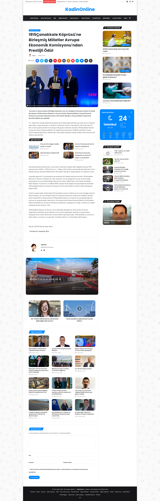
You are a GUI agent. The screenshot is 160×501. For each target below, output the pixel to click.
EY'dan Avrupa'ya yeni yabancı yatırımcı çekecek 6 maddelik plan (61, 392)
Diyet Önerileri (86, 18)
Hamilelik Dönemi (90, 494)
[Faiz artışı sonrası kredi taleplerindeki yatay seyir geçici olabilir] (85, 383)
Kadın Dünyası (34, 18)
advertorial (71, 494)
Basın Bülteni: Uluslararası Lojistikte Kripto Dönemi (37, 349)
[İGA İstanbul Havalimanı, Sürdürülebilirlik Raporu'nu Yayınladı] (108, 187)
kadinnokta (105, 489)
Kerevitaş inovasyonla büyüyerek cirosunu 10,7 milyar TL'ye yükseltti (83, 155)
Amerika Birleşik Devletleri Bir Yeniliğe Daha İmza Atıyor (121, 169)
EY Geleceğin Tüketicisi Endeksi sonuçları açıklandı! (84, 413)
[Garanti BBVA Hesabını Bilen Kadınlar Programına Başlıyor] (108, 178)
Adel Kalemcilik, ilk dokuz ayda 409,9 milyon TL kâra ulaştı (48, 279)
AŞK (55, 18)
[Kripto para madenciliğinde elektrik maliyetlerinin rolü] (39, 383)
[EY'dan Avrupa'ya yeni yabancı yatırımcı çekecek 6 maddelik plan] (62, 383)
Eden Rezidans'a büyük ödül (49, 153)
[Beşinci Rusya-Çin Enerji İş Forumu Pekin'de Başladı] (85, 341)
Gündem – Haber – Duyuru (38, 492)
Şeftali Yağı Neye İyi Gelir (114, 223)
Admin (34, 55)
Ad (30, 455)
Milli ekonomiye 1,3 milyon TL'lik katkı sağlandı (60, 369)
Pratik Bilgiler (63, 494)
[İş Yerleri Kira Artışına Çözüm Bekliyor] (62, 341)
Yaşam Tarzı (118, 492)
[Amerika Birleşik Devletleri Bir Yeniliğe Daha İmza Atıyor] (108, 169)
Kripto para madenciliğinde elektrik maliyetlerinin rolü (38, 391)
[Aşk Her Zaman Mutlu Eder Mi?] (108, 161)
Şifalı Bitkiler (106, 18)
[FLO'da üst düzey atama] (85, 361)
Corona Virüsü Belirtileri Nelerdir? (117, 101)
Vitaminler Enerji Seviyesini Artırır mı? (67, 1)
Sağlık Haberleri (63, 18)
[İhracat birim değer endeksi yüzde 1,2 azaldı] (34, 146)
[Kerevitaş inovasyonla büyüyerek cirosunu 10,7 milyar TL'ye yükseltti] (68, 155)
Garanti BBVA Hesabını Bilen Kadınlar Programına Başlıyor (122, 178)
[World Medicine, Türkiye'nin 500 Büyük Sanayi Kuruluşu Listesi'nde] (62, 405)
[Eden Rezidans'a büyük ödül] (34, 155)
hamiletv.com (97, 489)
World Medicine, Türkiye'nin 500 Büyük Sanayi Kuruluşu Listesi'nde (61, 414)
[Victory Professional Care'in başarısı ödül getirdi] (68, 146)
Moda (125, 18)
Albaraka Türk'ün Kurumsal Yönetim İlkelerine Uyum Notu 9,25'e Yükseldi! (38, 370)
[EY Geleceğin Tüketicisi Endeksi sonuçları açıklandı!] (85, 405)
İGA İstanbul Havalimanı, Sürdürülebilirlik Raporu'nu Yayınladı (122, 187)
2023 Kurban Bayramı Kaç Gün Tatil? (116, 50)
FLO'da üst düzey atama (83, 369)
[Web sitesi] (42, 250)
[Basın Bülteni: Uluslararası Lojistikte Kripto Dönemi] (39, 341)
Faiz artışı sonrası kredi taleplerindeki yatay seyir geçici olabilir (83, 392)
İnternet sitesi (67, 462)
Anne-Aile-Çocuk (46, 18)
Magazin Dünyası (34, 30)
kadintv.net (89, 489)
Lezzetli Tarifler (116, 18)
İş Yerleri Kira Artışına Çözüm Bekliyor (61, 349)
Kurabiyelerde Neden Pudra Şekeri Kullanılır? (114, 76)
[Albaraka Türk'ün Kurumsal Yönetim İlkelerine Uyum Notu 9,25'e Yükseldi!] (39, 361)
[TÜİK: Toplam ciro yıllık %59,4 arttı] (108, 153)
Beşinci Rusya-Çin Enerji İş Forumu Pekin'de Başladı (83, 349)
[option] (62, 276)
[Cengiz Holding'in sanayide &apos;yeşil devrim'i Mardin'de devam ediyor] (39, 405)
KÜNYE (98, 494)
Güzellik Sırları (96, 18)
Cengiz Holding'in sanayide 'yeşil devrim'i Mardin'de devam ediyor (38, 414)
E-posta (31, 462)
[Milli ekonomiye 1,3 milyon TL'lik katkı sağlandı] (62, 361)
